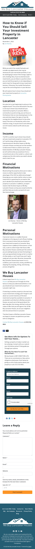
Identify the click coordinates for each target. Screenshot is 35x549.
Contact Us (20, 509)
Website (5, 471)
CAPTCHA (9, 398)
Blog (17, 513)
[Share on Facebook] (4, 331)
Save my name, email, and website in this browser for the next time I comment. (16, 481)
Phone (8, 378)
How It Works (29, 509)
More (29, 15)
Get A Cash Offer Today (10, 15)
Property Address (12, 371)
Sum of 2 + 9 (7, 485)
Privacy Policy (28, 511)
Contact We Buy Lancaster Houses (13, 322)
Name (8, 391)
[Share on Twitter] (7, 331)
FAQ (4, 511)
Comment (6, 436)
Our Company (22, 15)
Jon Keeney (7, 44)
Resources (19, 511)
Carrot (29, 546)
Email (8, 385)
